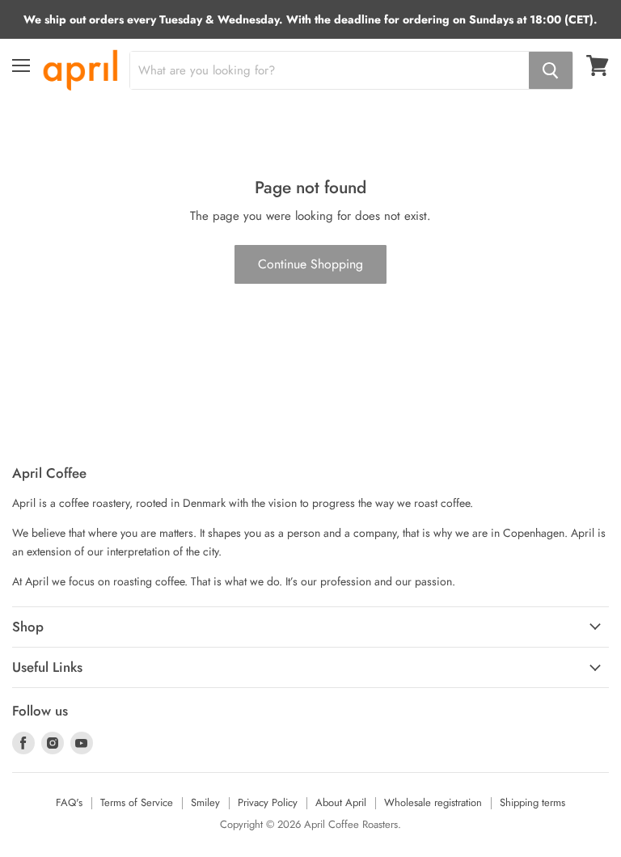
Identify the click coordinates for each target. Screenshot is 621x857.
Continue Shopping (310, 264)
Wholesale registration (433, 802)
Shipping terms (532, 802)
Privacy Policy (268, 802)
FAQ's (69, 802)
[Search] (550, 70)
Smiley (205, 802)
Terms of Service (136, 802)
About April (340, 802)
